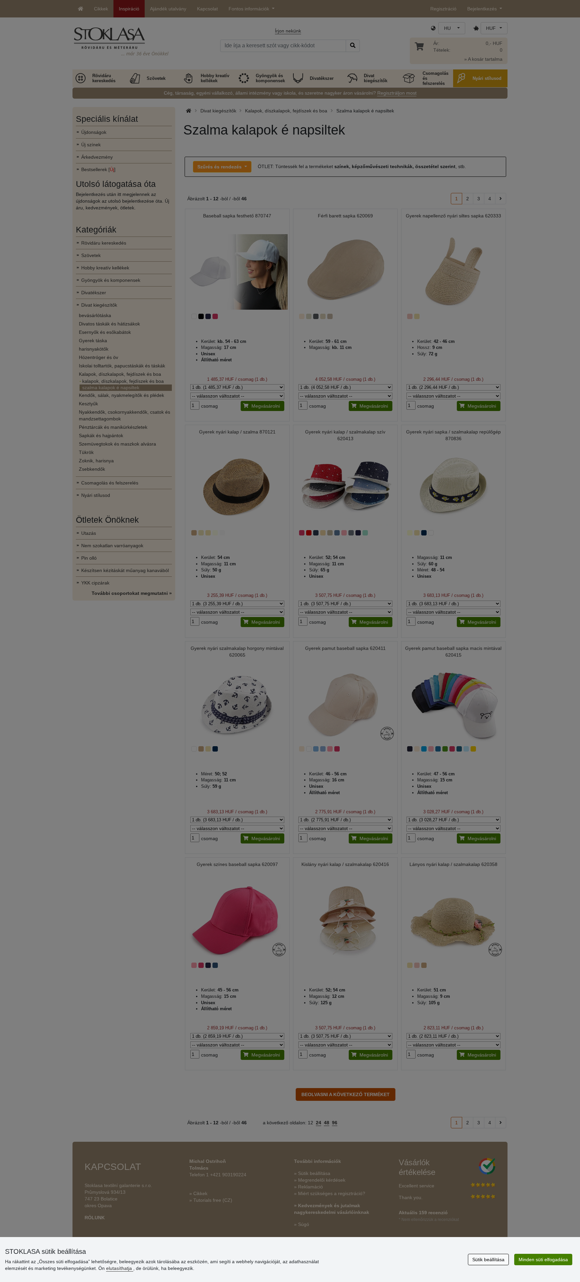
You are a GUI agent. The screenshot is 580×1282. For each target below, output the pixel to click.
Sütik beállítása (488, 1259)
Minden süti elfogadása (543, 1259)
